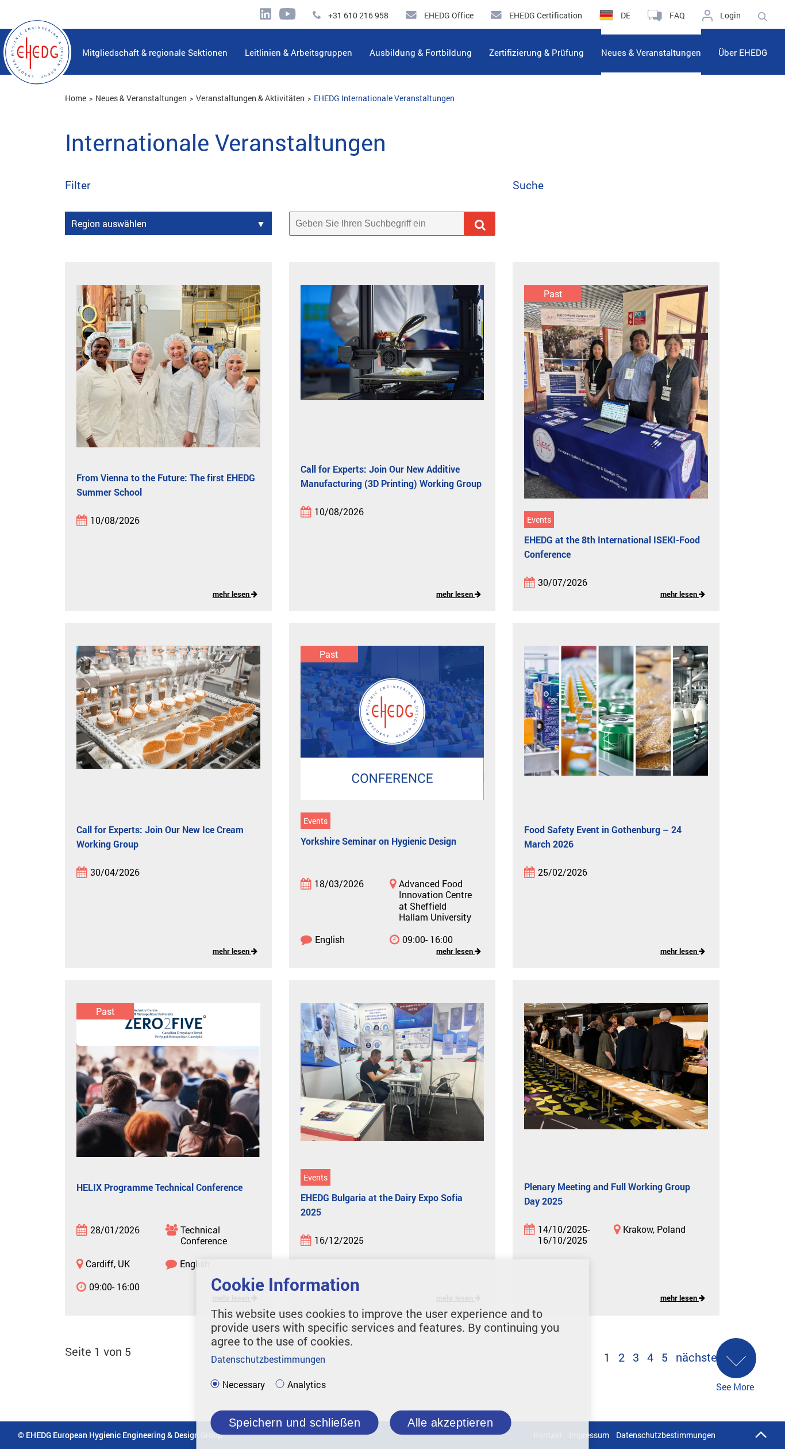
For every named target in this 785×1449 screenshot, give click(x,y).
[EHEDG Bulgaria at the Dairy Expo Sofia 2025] (392, 1080)
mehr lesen (232, 594)
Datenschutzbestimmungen (665, 1434)
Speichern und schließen (295, 1422)
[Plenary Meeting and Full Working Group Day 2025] (616, 1080)
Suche (528, 185)
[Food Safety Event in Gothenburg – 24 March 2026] (616, 723)
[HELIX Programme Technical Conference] (168, 1081)
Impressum (589, 1434)
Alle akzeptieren (450, 1422)
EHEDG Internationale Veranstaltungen (384, 98)
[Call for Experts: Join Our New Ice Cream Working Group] (168, 723)
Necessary (243, 1384)
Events (539, 519)
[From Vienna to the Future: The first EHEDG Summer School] (168, 367)
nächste (696, 1357)
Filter (78, 185)
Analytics (306, 1384)
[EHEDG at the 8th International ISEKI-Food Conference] (616, 392)
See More (735, 1387)
